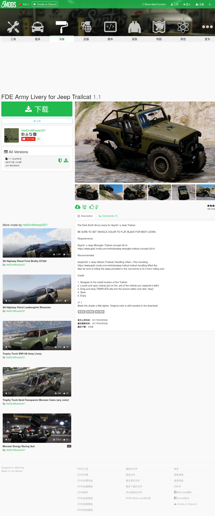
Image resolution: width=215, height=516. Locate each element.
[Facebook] (23, 134)
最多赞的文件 (133, 480)
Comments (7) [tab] (109, 215)
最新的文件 (132, 468)
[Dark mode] (209, 4)
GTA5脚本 (82, 492)
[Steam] (30, 134)
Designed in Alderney (12, 467)
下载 (40, 109)
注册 (201, 4)
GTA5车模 (82, 474)
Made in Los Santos (12, 471)
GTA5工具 (82, 468)
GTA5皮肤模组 (85, 498)
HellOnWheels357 (33, 130)
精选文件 (130, 474)
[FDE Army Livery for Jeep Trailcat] (86, 192)
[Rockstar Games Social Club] (35, 134)
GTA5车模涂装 (85, 480)
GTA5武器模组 (85, 486)
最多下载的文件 (134, 486)
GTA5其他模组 (85, 509)
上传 (175, 4)
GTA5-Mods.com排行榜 (138, 498)
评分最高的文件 (134, 492)
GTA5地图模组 (85, 504)
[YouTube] (26, 134)
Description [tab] (86, 215)
